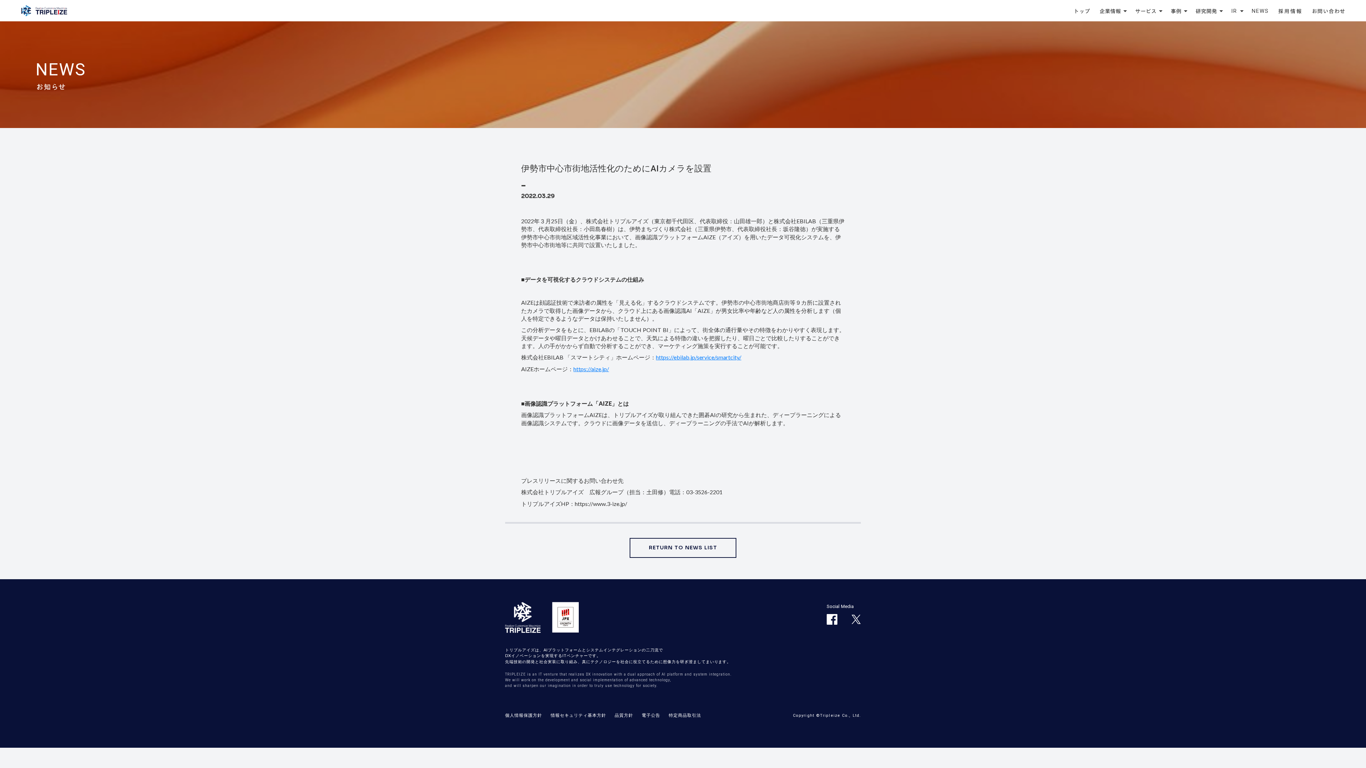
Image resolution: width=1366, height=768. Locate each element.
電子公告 (651, 715)
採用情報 (1290, 11)
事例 (1176, 11)
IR (1234, 11)
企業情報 (1110, 11)
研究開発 (1206, 11)
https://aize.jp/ (591, 369)
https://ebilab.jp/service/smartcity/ (698, 357)
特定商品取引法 (685, 715)
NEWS (1260, 11)
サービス (1145, 11)
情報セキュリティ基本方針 (578, 715)
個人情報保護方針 (523, 715)
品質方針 (624, 715)
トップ (1082, 11)
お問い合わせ (1329, 11)
